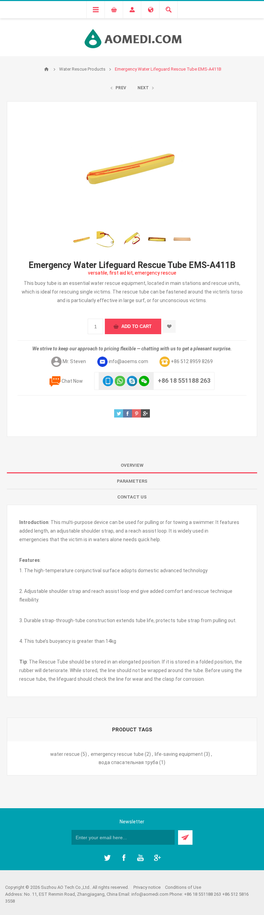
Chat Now (72, 381)
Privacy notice (147, 887)
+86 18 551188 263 (184, 380)
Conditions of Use (183, 887)
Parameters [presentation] (132, 481)
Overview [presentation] (132, 465)
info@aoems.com (128, 361)
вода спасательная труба (128, 762)
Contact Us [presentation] (132, 497)
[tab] (132, 465)
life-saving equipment (179, 754)
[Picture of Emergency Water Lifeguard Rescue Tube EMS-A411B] (82, 239)
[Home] (46, 69)
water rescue (65, 754)
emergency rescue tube (117, 754)
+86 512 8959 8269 (192, 361)
